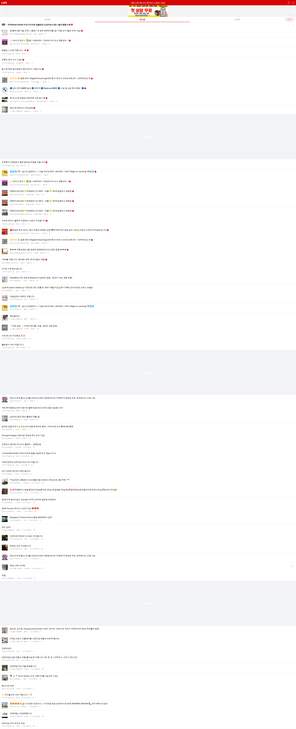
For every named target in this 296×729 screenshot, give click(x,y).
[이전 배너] (3, 11)
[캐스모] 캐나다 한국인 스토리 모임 (148, 2)
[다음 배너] (293, 11)
